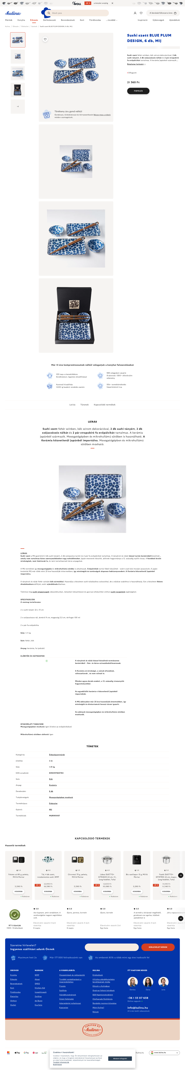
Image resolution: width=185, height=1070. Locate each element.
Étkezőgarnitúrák (57, 755)
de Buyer (38, 1001)
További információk (61, 1062)
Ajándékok (174, 20)
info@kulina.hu (138, 1008)
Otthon (13, 1001)
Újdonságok (158, 20)
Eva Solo (38, 1005)
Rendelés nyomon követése (104, 1003)
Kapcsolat (63, 1008)
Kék (51, 779)
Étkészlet (53, 803)
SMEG (37, 984)
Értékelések (98, 975)
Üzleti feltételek (66, 999)
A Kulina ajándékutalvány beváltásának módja (104, 981)
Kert (12, 988)
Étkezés (13, 979)
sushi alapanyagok (41, 592)
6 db (51, 791)
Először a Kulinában (101, 986)
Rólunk (96, 1012)
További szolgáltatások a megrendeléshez (70, 981)
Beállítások (57, 1064)
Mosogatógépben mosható (61, 797)
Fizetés (62, 986)
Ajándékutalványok (67, 995)
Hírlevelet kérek (158, 947)
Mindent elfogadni (120, 1058)
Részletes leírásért (135, 64)
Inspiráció (143, 20)
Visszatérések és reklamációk (72, 975)
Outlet (13, 1005)
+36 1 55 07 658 (138, 998)
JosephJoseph (41, 992)
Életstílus (14, 996)
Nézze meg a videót (102, 115)
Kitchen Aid (40, 988)
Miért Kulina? (98, 1008)
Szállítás (63, 990)
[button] (19, 891)
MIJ (50, 809)
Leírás (72, 405)
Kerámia (53, 785)
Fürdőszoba (15, 992)
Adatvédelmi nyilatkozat (70, 1003)
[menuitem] (8, 21)
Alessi (37, 979)
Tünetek (85, 405)
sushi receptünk (118, 592)
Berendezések (16, 984)
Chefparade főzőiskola (103, 999)
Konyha (13, 975)
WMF (37, 975)
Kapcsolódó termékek (105, 405)
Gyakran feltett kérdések (104, 990)
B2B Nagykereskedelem (103, 995)
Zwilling (38, 996)
